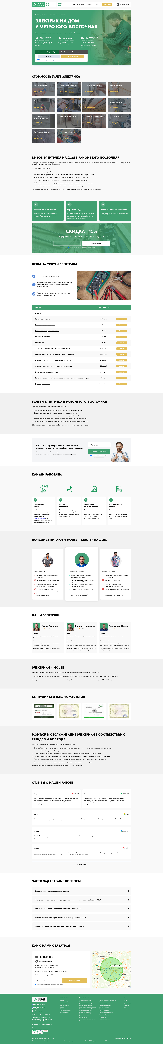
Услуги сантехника (84, 997)
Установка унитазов (84, 1015)
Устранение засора (105, 1019)
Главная (37, 14)
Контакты (98, 4)
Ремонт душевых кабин (85, 1005)
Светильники (63, 1007)
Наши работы (89, 4)
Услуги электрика (64, 997)
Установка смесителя (85, 1000)
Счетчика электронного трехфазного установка (53, 366)
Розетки (62, 1000)
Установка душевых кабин (86, 1003)
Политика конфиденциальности (123, 1038)
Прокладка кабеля (42, 384)
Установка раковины (105, 1008)
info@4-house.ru (45, 961)
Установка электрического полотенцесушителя (53, 348)
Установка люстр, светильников (47, 331)
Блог (125, 1007)
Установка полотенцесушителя (87, 1019)
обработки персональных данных (60, 60)
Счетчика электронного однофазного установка (53, 360)
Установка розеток (42, 319)
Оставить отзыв (81, 864)
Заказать (121, 319)
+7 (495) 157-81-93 (86, 42)
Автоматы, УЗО (64, 1002)
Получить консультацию (99, 451)
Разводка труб (103, 1017)
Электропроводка (64, 1005)
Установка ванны (104, 1002)
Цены (73, 4)
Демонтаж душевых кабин (86, 1008)
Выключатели (63, 1003)
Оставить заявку (73, 56)
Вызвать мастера (96, 243)
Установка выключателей (45, 325)
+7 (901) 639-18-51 (39, 1008)
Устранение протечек (105, 1015)
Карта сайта (127, 1008)
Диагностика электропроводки (47, 372)
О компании (80, 4)
